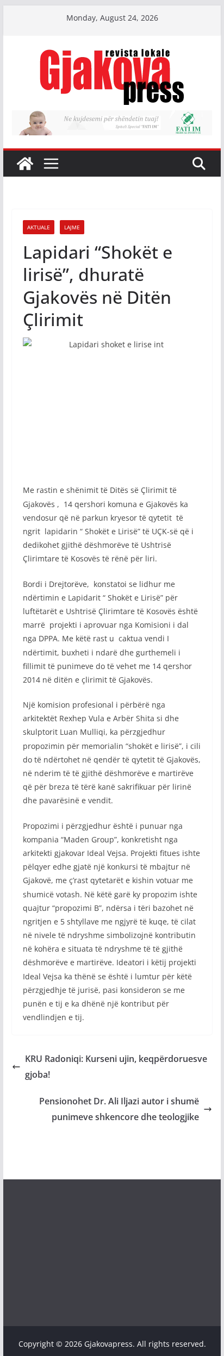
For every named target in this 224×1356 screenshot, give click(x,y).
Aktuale (38, 227)
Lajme (72, 227)
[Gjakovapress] (25, 164)
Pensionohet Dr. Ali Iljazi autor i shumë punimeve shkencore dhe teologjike (119, 1109)
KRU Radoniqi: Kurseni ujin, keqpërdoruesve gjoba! (116, 1066)
